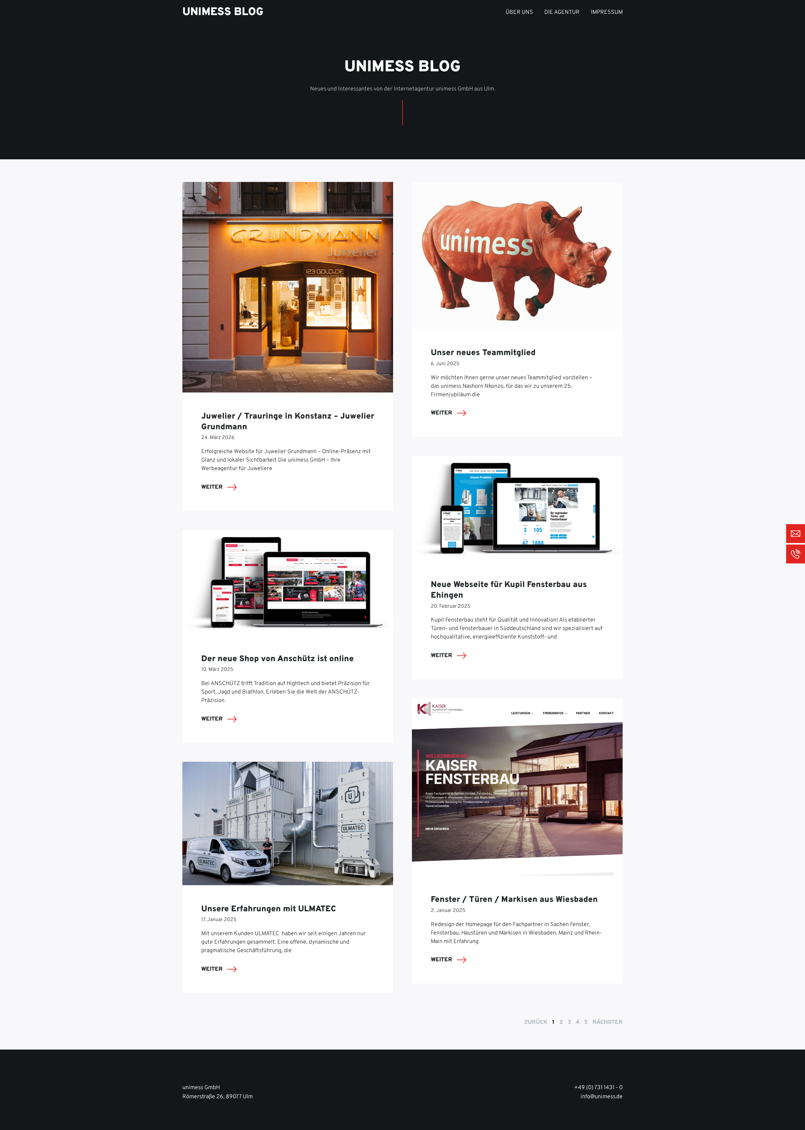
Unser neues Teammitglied (483, 353)
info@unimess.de (601, 1096)
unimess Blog (223, 12)
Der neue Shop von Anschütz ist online (277, 659)
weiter (212, 487)
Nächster (607, 1022)
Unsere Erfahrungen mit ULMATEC (268, 909)
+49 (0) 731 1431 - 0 (598, 1087)
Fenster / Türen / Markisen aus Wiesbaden (514, 900)
